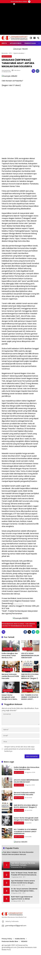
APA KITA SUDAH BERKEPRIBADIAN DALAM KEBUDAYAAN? (30, 655)
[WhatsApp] (37, 632)
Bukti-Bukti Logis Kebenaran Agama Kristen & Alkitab (22, 898)
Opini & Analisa (6, 56)
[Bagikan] (37, 71)
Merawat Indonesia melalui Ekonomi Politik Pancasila (10, 676)
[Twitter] (29, 632)
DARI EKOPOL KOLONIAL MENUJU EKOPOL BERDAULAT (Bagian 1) (30, 676)
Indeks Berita (20, 939)
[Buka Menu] (34, 38)
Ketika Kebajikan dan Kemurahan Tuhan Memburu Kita (10, 655)
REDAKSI (24, 941)
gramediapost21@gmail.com (15, 926)
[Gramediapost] (15, 38)
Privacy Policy (7, 939)
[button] (31, 38)
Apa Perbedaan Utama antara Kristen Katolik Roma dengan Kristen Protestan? (23, 882)
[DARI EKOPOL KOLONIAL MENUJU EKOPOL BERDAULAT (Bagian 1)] (30, 666)
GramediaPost (6, 70)
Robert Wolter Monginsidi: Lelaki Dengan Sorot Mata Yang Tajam (9, 697)
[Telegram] (33, 632)
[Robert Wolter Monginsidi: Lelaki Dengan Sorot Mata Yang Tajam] (11, 687)
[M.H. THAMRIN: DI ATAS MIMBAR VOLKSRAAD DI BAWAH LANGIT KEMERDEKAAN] (30, 687)
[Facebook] (25, 632)
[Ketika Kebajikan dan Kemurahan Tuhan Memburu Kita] (11, 645)
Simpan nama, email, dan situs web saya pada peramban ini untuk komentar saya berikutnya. (19, 749)
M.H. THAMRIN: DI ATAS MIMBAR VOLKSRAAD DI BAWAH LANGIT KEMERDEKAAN (29, 697)
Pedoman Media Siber (10, 941)
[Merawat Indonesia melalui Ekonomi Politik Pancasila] (11, 666)
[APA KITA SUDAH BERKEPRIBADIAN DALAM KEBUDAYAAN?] (30, 645)
